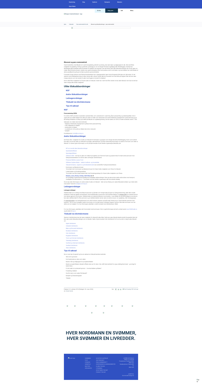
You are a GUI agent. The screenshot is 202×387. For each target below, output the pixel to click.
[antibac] (97, 306)
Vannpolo (107, 2)
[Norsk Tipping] (95, 312)
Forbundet (71, 24)
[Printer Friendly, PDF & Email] (130, 289)
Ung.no (74, 211)
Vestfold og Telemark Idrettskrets (75, 243)
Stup (83, 2)
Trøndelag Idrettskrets (72, 240)
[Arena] (69, 306)
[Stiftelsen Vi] (114, 306)
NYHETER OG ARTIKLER (102, 358)
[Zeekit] (106, 306)
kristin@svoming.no (78, 133)
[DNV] (133, 306)
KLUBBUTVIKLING (100, 366)
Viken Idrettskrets (71, 248)
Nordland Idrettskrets (72, 231)
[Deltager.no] (88, 306)
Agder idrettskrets (71, 223)
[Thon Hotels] (78, 306)
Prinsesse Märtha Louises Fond (74, 160)
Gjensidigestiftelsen (71, 153)
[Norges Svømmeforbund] (73, 14)
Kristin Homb (69, 291)
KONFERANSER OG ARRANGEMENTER (105, 364)
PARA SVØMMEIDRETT (101, 362)
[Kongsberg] (125, 306)
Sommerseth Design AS (128, 375)
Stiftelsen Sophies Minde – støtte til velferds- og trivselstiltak (82, 162)
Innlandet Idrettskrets (72, 226)
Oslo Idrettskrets (70, 233)
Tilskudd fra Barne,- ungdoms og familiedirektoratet (80, 165)
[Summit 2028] (107, 312)
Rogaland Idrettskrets (72, 235)
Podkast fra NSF (101, 372)
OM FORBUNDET (100, 360)
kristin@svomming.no (81, 183)
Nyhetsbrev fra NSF (102, 370)
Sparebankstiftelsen (71, 151)
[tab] (68, 90)
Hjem (65, 24)
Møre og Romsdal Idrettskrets (74, 228)
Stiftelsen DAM (70, 155)
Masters (119, 2)
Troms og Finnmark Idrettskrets (74, 238)
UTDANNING (99, 368)
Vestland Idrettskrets (71, 245)
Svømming (72, 2)
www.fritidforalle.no (131, 209)
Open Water (72, 6)
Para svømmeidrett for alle (82, 24)
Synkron (94, 2)
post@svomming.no (129, 358)
